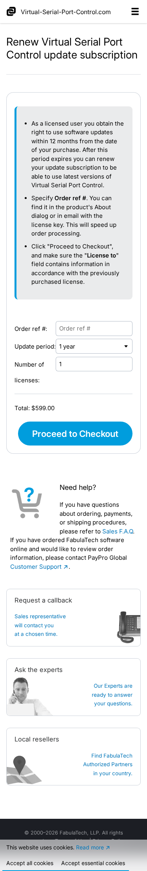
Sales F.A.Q (117, 531)
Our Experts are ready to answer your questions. (112, 695)
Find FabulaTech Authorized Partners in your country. (107, 764)
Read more (90, 847)
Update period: (35, 346)
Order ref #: (31, 328)
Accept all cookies (29, 863)
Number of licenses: (29, 372)
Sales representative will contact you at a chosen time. (40, 625)
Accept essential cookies (93, 863)
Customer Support (36, 566)
